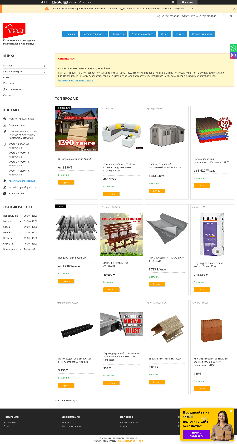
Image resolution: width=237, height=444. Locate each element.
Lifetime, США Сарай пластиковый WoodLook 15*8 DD (167, 166)
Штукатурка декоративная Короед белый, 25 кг (208, 264)
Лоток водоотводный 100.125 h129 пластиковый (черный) (74, 360)
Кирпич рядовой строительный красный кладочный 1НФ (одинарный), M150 (211, 361)
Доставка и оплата (142, 33)
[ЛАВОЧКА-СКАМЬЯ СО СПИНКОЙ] (121, 234)
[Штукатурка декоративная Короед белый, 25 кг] (212, 234)
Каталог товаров (92, 33)
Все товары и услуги (66, 400)
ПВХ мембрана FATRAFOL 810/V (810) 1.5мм (166, 259)
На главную (10, 422)
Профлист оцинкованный (72, 257)
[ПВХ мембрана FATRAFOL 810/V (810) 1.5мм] (166, 229)
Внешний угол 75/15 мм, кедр (165, 358)
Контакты (118, 33)
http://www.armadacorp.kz (22, 180)
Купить (66, 182)
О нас (164, 33)
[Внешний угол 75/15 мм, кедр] (166, 329)
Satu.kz (133, 437)
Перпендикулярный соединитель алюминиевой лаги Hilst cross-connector (121, 356)
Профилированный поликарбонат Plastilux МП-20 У (211, 160)
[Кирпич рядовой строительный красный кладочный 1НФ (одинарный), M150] (212, 329)
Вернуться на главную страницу (75, 80)
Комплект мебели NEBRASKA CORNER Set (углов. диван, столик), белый (119, 167)
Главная (70, 33)
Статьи (180, 33)
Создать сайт (75, 2)
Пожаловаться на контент (130, 440)
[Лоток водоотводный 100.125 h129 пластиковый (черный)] (76, 329)
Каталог (7, 65)
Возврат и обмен (202, 33)
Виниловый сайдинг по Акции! (74, 158)
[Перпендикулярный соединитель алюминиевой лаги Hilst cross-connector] (121, 324)
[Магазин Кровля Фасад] (14, 31)
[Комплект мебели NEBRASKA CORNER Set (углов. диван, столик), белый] (121, 135)
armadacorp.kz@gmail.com (23, 187)
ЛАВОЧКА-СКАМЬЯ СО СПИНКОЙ (115, 264)
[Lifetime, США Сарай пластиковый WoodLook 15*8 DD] (166, 135)
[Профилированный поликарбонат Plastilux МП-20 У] (212, 130)
